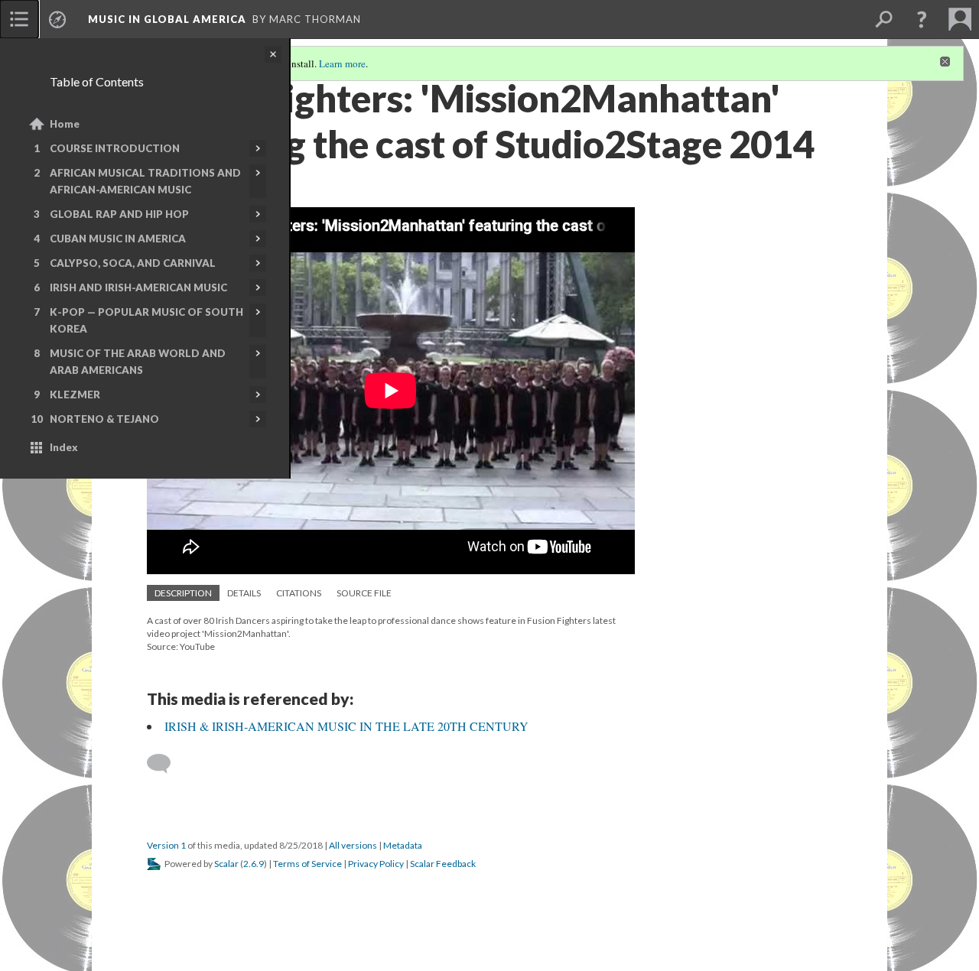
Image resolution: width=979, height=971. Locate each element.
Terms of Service (307, 863)
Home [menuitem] (65, 124)
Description (183, 593)
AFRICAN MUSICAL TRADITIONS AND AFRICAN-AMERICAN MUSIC (145, 181)
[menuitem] (19, 19)
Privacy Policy (376, 863)
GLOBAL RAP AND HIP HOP (119, 214)
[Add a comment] (165, 764)
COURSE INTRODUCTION (115, 148)
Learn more (342, 63)
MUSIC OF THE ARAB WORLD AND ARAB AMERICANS (138, 361)
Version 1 (166, 845)
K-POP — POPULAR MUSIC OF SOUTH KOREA (146, 320)
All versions (353, 845)
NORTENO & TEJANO (104, 419)
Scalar (226, 863)
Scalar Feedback (443, 863)
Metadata (402, 845)
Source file (364, 593)
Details (244, 593)
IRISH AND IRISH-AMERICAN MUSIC (138, 287)
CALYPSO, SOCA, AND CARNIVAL (133, 263)
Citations (298, 593)
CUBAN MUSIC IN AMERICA (118, 238)
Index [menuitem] (64, 447)
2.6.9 (253, 863)
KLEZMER (75, 394)
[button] (922, 19)
